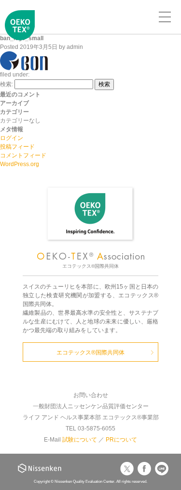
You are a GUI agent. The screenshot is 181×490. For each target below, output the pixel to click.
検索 (104, 84)
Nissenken (40, 468)
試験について (79, 439)
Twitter (127, 468)
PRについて (121, 439)
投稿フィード (17, 146)
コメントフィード (23, 155)
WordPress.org (19, 164)
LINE (161, 468)
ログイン (11, 138)
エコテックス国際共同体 (20, 32)
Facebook (144, 468)
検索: (6, 84)
